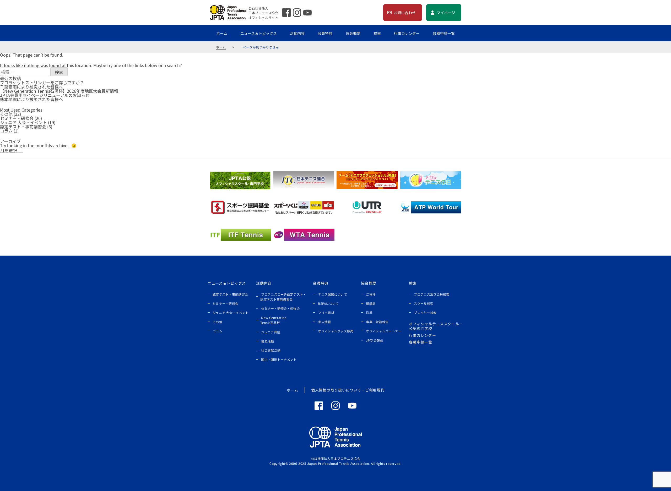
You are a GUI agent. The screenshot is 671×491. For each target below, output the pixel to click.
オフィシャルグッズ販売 (335, 331)
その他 (6, 114)
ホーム (221, 33)
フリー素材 (326, 312)
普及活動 (267, 341)
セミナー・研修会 (225, 303)
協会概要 (353, 33)
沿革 (369, 312)
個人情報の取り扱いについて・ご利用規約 (347, 390)
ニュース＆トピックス (258, 33)
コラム (6, 131)
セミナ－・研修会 (17, 118)
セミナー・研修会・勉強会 (280, 308)
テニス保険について (332, 294)
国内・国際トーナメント (278, 359)
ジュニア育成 (270, 332)
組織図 (371, 303)
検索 (377, 33)
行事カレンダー (407, 33)
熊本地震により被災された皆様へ (31, 99)
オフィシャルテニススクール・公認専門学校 (436, 326)
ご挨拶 (371, 294)
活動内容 (297, 33)
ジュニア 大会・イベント (23, 122)
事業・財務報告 (377, 321)
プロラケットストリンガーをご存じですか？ (42, 82)
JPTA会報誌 (374, 340)
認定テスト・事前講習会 (23, 126)
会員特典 (325, 33)
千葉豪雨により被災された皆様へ (31, 87)
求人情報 (324, 321)
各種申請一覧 (444, 33)
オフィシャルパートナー (383, 331)
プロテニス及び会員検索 (431, 294)
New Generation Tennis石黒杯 (273, 320)
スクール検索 (423, 303)
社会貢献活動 (270, 350)
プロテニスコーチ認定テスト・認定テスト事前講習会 (283, 296)
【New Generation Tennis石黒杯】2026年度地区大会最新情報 (59, 91)
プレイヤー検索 (425, 312)
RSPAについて (328, 303)
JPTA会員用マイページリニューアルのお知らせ (44, 95)
